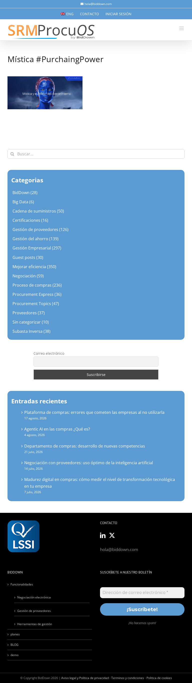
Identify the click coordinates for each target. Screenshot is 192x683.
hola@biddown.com (98, 4)
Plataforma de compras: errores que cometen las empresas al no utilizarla (94, 412)
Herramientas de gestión (34, 624)
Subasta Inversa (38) (31, 331)
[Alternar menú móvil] (181, 28)
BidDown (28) (25, 192)
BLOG (14, 645)
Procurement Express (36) (37, 294)
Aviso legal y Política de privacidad (85, 678)
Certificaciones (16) (30, 220)
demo (14, 655)
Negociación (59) (28, 276)
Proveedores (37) (28, 313)
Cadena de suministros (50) (38, 211)
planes (15, 634)
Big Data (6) (23, 202)
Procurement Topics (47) (35, 303)
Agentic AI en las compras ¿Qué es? (57, 429)
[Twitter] (112, 535)
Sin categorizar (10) (30, 322)
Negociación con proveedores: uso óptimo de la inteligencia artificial (88, 462)
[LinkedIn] (103, 535)
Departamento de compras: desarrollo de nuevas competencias (84, 446)
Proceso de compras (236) (37, 285)
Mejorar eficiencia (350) (34, 266)
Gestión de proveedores (34, 611)
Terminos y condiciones (127, 678)
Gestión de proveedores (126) (40, 229)
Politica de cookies (159, 678)
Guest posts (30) (27, 257)
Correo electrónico (49, 353)
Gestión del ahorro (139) (35, 238)
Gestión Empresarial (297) (36, 248)
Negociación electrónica (34, 597)
